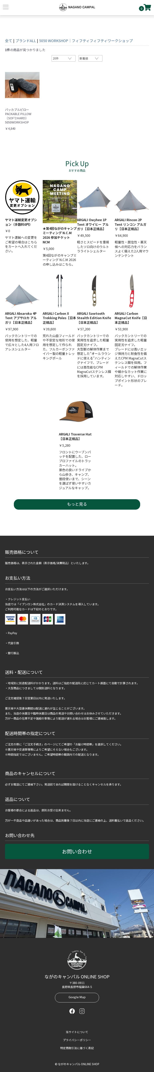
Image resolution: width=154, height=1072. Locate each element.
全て (8, 40)
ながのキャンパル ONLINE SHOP (77, 976)
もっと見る (77, 504)
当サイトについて (77, 1032)
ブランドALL (25, 40)
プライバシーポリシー (77, 1040)
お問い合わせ (77, 851)
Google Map (77, 997)
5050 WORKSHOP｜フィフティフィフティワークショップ (86, 40)
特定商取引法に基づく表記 (77, 1048)
